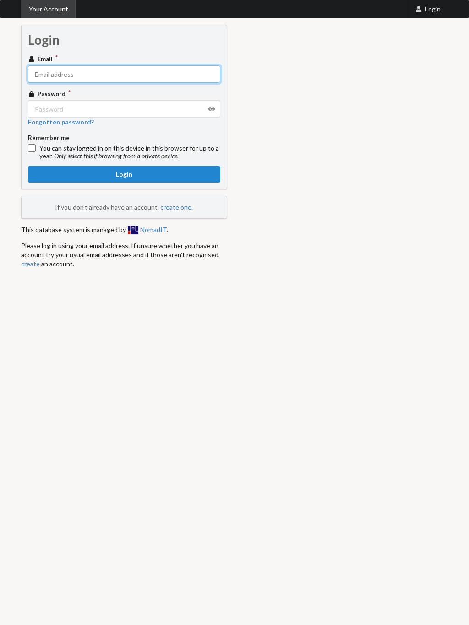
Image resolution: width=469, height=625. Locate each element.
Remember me (49, 137)
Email (45, 59)
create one (175, 207)
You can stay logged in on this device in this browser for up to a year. (129, 152)
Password (51, 93)
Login (433, 9)
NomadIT (153, 229)
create (30, 264)
